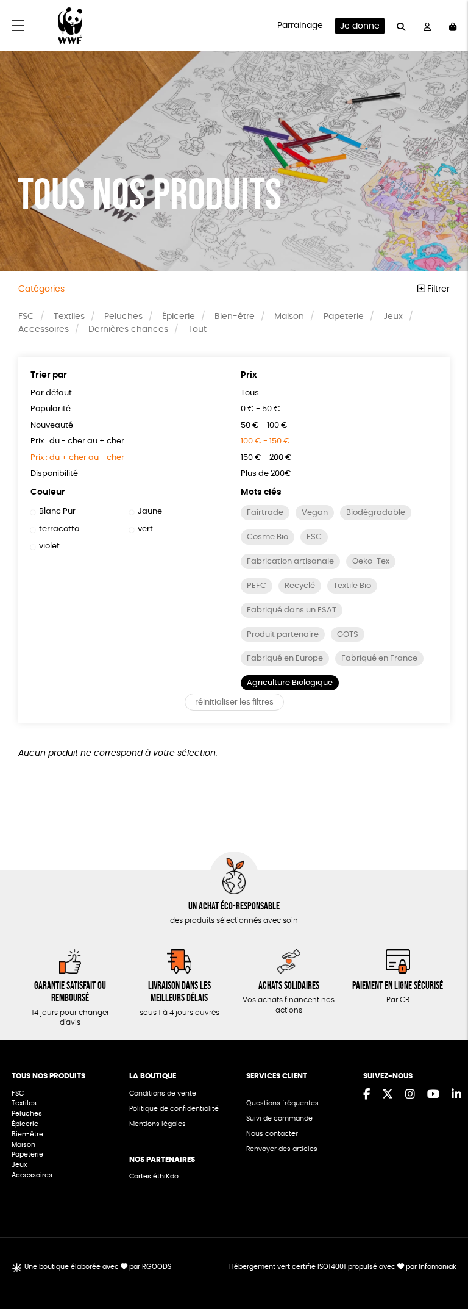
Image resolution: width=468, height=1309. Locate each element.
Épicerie (178, 316)
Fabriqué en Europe (285, 658)
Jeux (393, 316)
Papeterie (344, 316)
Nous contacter (272, 1133)
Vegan (315, 513)
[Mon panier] (452, 26)
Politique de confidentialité (174, 1108)
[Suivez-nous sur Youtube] (433, 1094)
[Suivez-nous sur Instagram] (410, 1094)
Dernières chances (128, 329)
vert (145, 529)
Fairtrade (265, 513)
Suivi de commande (279, 1118)
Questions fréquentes (282, 1103)
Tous (250, 393)
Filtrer (437, 289)
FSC (26, 316)
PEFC (256, 586)
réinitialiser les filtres (234, 702)
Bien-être (234, 316)
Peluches (123, 316)
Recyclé (300, 586)
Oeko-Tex (370, 561)
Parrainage (300, 25)
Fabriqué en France (379, 658)
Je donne (360, 26)
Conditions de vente (162, 1093)
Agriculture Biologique (290, 683)
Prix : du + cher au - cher (77, 458)
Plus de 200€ (266, 474)
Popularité (50, 409)
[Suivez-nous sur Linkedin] (456, 1094)
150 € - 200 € (266, 458)
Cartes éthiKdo (154, 1176)
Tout (197, 329)
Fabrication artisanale (290, 561)
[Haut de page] (443, 1260)
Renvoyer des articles (281, 1149)
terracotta (59, 529)
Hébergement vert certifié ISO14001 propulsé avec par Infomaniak (342, 1266)
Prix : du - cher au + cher (77, 441)
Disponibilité (54, 474)
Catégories (41, 289)
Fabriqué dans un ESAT (291, 610)
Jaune (150, 511)
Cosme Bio (267, 537)
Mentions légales (157, 1124)
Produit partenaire (283, 635)
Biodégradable (375, 513)
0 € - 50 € (260, 409)
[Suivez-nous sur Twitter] (387, 1094)
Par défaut (51, 393)
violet (49, 546)
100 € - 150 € (265, 441)
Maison (289, 316)
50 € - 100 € (264, 425)
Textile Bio (352, 586)
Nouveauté (51, 425)
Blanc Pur (57, 511)
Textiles (69, 316)
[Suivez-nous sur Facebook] (366, 1094)
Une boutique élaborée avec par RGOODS (97, 1266)
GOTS (347, 635)
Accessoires (43, 329)
